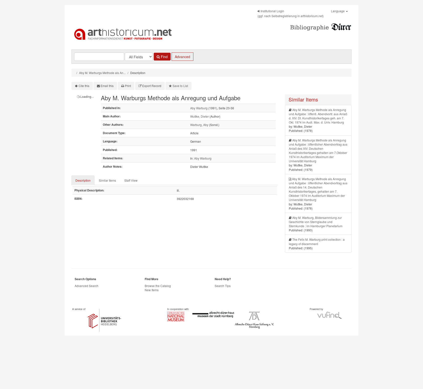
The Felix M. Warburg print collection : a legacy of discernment (317, 241)
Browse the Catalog (158, 286)
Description (83, 180)
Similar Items (107, 180)
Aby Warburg (199, 108)
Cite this (84, 86)
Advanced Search (86, 286)
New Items (152, 290)
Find (164, 56)
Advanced (182, 56)
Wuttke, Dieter (199, 116)
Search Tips (223, 286)
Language (338, 11)
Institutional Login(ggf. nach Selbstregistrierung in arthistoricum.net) (291, 13)
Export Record (151, 86)
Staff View (131, 180)
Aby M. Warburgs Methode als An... (102, 73)
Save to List (180, 86)
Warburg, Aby (199, 125)
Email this (107, 86)
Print (128, 86)
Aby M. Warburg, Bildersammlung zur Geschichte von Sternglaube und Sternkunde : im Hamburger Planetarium (315, 221)
